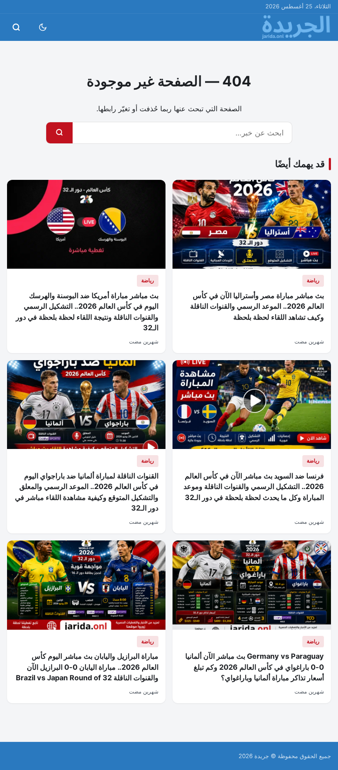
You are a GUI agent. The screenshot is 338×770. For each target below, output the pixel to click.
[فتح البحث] (16, 27)
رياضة (313, 280)
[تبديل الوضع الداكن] (42, 27)
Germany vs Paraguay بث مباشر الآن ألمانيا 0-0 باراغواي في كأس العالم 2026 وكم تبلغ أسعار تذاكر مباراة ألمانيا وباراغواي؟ (254, 667)
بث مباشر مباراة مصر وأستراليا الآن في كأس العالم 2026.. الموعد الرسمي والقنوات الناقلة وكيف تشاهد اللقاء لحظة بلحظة (257, 306)
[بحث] (59, 132)
